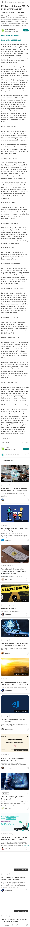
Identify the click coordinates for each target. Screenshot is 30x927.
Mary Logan (8, 808)
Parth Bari (7, 848)
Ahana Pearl (8, 540)
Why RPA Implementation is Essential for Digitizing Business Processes (14, 644)
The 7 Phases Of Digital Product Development (12, 798)
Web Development (7, 833)
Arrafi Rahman (8, 690)
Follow (25, 30)
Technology (5, 438)
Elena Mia (7, 653)
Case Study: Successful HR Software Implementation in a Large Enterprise (14, 489)
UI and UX (5, 754)
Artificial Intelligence (7, 605)
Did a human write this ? (9, 608)
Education (5, 678)
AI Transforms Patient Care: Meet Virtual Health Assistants (13, 878)
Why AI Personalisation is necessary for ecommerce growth (14, 919)
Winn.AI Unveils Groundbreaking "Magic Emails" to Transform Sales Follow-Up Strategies (13, 571)
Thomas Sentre (9, 729)
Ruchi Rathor (8, 614)
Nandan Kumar (9, 768)
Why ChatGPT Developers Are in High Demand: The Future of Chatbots (14, 838)
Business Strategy (7, 565)
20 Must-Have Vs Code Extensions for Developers (13, 720)
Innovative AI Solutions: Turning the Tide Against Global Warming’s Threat (14, 683)
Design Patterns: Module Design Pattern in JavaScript (12, 759)
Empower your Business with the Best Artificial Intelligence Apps (14, 530)
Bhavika (7, 500)
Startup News (8, 579)
